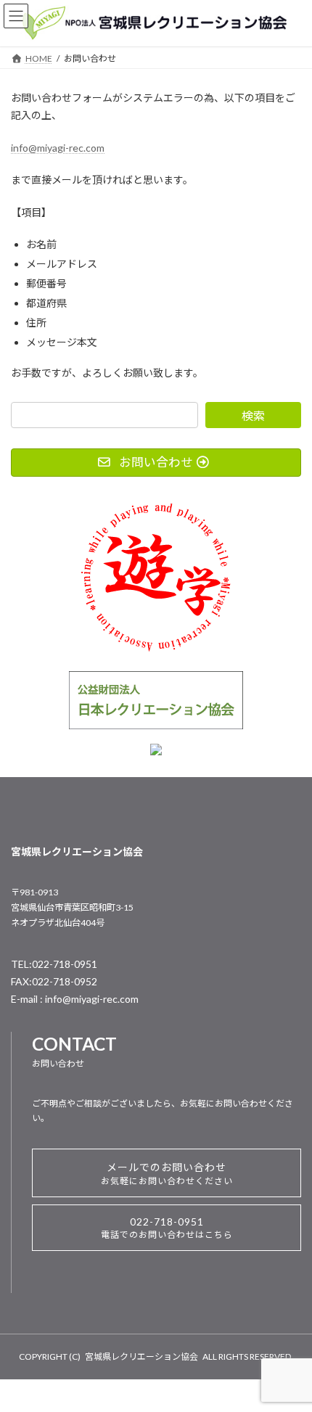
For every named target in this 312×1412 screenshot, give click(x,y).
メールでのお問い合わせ (167, 1173)
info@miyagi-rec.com (57, 147)
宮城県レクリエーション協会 (141, 1356)
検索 (253, 415)
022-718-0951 (167, 1227)
